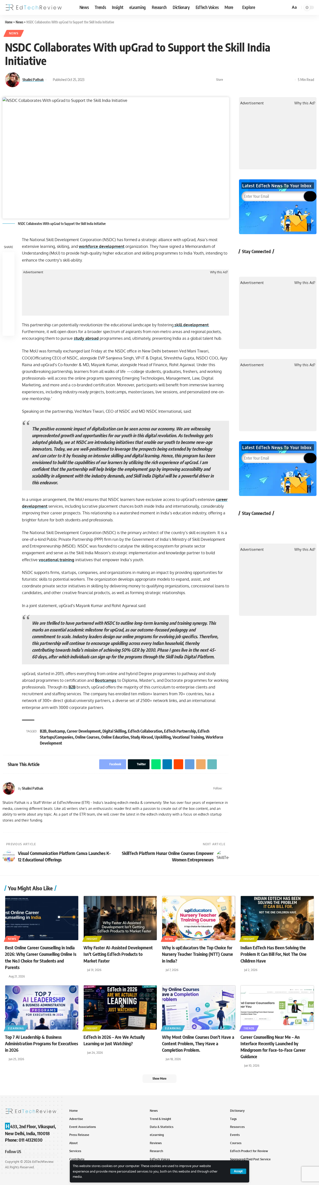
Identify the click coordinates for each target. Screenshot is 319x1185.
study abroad (86, 338)
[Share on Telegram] (266, 80)
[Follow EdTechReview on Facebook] (245, 263)
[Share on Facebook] (228, 80)
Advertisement (33, 272)
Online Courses (87, 737)
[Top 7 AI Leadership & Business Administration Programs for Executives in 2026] (41, 1007)
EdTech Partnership (180, 731)
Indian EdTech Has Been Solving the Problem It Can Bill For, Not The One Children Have (273, 954)
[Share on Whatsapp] (243, 80)
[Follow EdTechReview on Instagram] (285, 263)
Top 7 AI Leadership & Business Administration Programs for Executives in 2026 (41, 1043)
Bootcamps (105, 680)
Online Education (115, 737)
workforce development (101, 246)
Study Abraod (142, 737)
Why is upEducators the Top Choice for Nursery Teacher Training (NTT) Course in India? (197, 954)
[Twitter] (227, 788)
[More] (290, 80)
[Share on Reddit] (259, 80)
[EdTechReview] (33, 7)
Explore (248, 7)
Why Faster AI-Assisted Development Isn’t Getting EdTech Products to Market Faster (118, 954)
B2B (72, 687)
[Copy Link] (282, 80)
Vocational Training (188, 737)
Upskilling (163, 737)
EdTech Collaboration (145, 731)
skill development (191, 324)
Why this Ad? (219, 272)
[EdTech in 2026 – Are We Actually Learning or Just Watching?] (120, 1007)
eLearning (16, 1028)
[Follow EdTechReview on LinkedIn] (298, 263)
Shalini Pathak (33, 79)
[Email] (274, 80)
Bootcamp (56, 731)
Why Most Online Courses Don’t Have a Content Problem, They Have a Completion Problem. (198, 1043)
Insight (92, 938)
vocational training (56, 559)
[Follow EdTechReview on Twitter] (258, 263)
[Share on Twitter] (236, 80)
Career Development (84, 731)
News (13, 33)
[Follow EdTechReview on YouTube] (272, 263)
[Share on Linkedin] (251, 80)
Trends (248, 1028)
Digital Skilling (114, 731)
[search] (286, 7)
